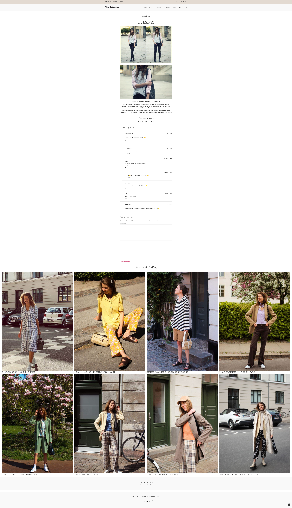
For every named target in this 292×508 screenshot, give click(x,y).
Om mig (107, 2)
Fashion (145, 7)
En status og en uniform (86, 474)
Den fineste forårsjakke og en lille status (240, 474)
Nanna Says (128, 133)
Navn (122, 243)
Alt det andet (181, 7)
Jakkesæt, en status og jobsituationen (20, 474)
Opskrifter (167, 7)
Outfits (146, 15)
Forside (133, 496)
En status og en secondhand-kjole (18, 372)
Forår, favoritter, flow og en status (237, 372)
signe (126, 183)
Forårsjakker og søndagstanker (162, 474)
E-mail (122, 249)
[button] (140, 122)
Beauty (151, 7)
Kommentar (123, 223)
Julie (126, 193)
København (158, 7)
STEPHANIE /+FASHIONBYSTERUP (133, 159)
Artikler (159, 496)
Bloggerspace (148, 501)
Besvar (126, 142)
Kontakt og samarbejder (116, 2)
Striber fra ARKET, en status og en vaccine (167, 372)
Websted (122, 255)
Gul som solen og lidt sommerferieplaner (94, 372)
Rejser (174, 7)
